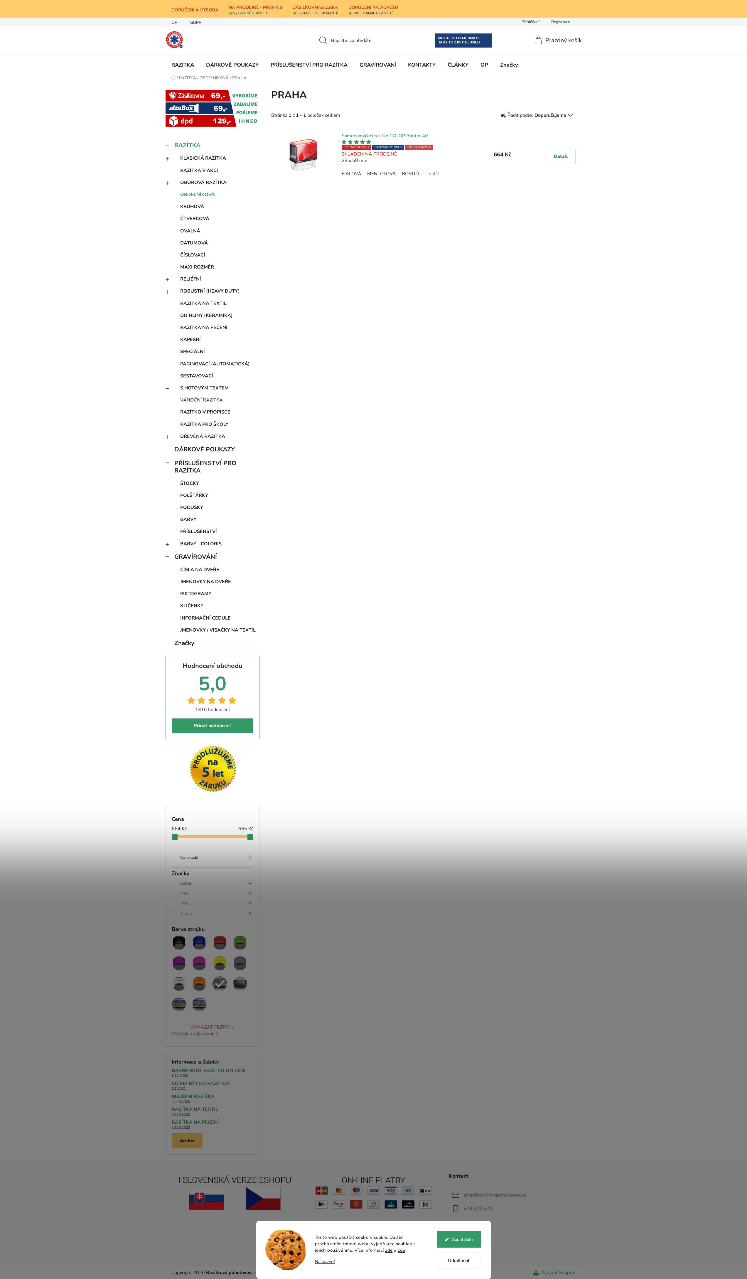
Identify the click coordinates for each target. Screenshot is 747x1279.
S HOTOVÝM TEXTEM (204, 388)
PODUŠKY (191, 507)
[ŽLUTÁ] (220, 963)
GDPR (195, 22)
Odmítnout (458, 1260)
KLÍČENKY (191, 606)
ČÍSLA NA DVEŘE (199, 569)
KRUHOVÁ (192, 206)
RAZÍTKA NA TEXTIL (203, 303)
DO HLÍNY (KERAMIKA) (206, 315)
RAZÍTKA (187, 145)
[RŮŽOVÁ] (199, 963)
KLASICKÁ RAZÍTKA (203, 158)
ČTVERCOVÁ (194, 218)
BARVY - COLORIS (201, 544)
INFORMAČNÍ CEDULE (205, 618)
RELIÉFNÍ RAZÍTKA (193, 1096)
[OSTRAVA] (199, 1004)
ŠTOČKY (189, 483)
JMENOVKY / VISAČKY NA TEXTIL (218, 630)
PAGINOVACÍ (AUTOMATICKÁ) (215, 364)
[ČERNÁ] (179, 942)
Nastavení (325, 1262)
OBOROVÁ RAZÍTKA (203, 182)
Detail (561, 156)
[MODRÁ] (199, 942)
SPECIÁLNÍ (192, 351)
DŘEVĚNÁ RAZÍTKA (202, 436)
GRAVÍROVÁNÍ (195, 557)
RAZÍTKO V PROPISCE (205, 412)
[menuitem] (183, 65)
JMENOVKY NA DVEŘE (205, 581)
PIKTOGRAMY (195, 593)
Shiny (215, 903)
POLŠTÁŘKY (194, 495)
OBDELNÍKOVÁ (197, 194)
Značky (184, 643)
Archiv (187, 1141)
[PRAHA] (220, 983)
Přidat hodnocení (212, 726)
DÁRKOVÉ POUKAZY (204, 449)
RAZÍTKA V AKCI (199, 170)
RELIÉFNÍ (190, 279)
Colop (215, 883)
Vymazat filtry (209, 1027)
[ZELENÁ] (240, 942)
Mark (215, 893)
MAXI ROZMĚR (197, 267)
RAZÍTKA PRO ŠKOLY (204, 424)
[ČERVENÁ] (220, 942)
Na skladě (215, 857)
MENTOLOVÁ (381, 174)
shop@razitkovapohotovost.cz (494, 1195)
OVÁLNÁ (190, 231)
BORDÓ (410, 174)
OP (174, 22)
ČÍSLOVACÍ (192, 255)
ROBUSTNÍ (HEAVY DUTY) (210, 291)
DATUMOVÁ (194, 243)
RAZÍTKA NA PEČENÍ (203, 327)
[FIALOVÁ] (179, 963)
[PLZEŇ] (240, 983)
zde (389, 1250)
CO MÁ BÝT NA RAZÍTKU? (201, 1083)
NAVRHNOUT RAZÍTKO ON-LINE (209, 1071)
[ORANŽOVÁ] (199, 983)
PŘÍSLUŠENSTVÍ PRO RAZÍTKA (205, 467)
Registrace (560, 22)
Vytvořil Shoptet (558, 1272)
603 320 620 (477, 1208)
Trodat (215, 913)
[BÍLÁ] (179, 983)
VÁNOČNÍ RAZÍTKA (201, 400)
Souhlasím (462, 1239)
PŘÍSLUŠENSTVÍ (198, 531)
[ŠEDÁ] (240, 963)
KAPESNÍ (190, 339)
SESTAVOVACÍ (196, 376)
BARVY (188, 519)
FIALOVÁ (351, 174)
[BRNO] (179, 1004)
